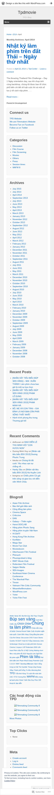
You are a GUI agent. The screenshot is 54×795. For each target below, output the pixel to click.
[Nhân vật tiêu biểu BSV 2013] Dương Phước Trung (26, 454)
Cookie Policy (9, 781)
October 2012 (19, 222)
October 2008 (19, 356)
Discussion (17, 146)
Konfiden (17, 540)
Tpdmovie (27, 12)
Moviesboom (18, 549)
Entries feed (18, 764)
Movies (16, 155)
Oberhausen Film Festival (24, 552)
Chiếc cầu (13, 624)
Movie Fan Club (20, 546)
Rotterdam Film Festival (23, 564)
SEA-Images (18, 570)
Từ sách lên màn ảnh (33, 673)
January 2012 (19, 247)
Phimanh (17, 555)
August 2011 (18, 262)
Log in (15, 761)
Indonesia (36, 641)
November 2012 (20, 219)
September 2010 (20, 286)
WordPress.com (20, 591)
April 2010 (17, 302)
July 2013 (17, 201)
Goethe (12, 641)
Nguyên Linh (31, 653)
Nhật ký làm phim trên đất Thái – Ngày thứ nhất (23, 54)
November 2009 (20, 317)
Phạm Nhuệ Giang (26, 660)
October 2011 (19, 256)
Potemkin (36, 660)
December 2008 (20, 350)
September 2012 (20, 225)
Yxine (15, 594)
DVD (31, 637)
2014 (15, 34)
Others (16, 158)
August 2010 (18, 289)
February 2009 (19, 344)
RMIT (18, 664)
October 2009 (19, 320)
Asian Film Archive (21, 503)
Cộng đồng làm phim (22, 509)
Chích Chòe (24, 623)
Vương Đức (22, 677)
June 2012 (17, 231)
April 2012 (17, 237)
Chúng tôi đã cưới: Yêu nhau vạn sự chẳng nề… (23, 463)
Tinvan (16, 582)
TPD (12, 673)
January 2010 (19, 311)
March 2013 (18, 213)
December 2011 (20, 250)
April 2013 (17, 210)
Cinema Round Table (23, 631)
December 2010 (20, 277)
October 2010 (19, 283)
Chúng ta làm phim (27, 625)
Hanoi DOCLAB (20, 524)
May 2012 (17, 234)
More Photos (15, 718)
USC (11, 677)
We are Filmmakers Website (22, 121)
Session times (19, 164)
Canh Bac (39, 620)
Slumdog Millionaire (27, 664)
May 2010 (17, 298)
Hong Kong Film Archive (23, 536)
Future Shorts (38, 637)
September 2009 (20, 323)
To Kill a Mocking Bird (33, 670)
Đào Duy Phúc (33, 680)
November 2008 (20, 353)
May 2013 (17, 207)
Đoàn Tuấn (23, 680)
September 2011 (20, 259)
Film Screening (19, 152)
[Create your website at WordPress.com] (27, 3)
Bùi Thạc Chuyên (37, 616)
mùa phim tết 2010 (19, 653)
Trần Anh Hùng (20, 673)
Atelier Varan (14, 616)
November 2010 (20, 280)
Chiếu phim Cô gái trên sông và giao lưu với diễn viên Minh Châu (26, 478)
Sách (36, 664)
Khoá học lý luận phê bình (27, 644)
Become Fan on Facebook (22, 125)
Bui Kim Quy (26, 616)
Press (15, 161)
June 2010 (17, 295)
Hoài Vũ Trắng (27, 641)
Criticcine (17, 515)
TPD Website (16, 118)
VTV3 (15, 677)
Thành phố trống (19, 670)
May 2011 (17, 271)
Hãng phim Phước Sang (23, 527)
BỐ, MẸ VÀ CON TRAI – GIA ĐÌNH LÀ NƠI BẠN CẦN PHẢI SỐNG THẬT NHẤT (26, 411)
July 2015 (17, 189)
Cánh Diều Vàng (23, 634)
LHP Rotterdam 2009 (29, 647)
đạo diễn (19, 683)
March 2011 (18, 274)
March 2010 (18, 305)
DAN (15, 518)
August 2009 (18, 326)
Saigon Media (19, 567)
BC (20, 616)
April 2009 (17, 338)
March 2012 (18, 240)
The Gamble (23, 667)
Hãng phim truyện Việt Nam (25, 530)
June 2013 (17, 204)
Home (9, 34)
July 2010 (17, 292)
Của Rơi (12, 637)
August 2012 (18, 228)
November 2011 (20, 253)
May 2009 (17, 335)
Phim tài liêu (30, 656)
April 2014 (17, 195)
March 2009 (18, 341)
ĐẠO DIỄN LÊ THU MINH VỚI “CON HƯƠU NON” (25, 445)
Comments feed (20, 767)
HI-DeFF (16, 533)
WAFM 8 (16, 167)
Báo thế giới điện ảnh (22, 506)
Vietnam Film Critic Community (27, 585)
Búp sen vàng (22, 619)
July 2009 (17, 329)
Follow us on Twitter (19, 128)
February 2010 (19, 308)
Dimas (18, 637)
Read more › (12, 97)
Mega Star (17, 543)
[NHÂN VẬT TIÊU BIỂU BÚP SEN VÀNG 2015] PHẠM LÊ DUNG (25, 393)
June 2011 (17, 268)
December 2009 (20, 314)
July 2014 (17, 192)
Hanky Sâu (17, 469)
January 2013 (19, 216)
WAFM (31, 676)
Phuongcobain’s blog (22, 558)
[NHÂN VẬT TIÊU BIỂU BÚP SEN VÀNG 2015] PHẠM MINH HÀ (25, 402)
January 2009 (19, 347)
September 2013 (20, 198)
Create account (19, 758)
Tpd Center (33, 69)
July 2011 (17, 265)
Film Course (18, 149)
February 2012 (19, 244)
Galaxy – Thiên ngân (22, 521)
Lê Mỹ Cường (28, 650)
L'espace (19, 647)
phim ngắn (15, 657)
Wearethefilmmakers (22, 588)
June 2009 (17, 332)
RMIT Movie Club (20, 561)
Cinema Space (19, 512)
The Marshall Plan (21, 579)
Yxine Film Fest (20, 598)
